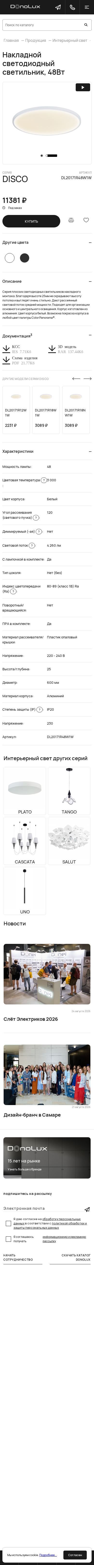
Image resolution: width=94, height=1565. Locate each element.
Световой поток (17, 545)
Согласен (75, 1555)
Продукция (35, 40)
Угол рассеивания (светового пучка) (19, 515)
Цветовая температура (23, 480)
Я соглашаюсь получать (49, 1239)
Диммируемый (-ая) (21, 531)
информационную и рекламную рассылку (64, 1239)
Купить (31, 221)
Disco (15, 179)
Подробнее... (48, 1555)
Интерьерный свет (70, 40)
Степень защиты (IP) (21, 709)
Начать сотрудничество (18, 1257)
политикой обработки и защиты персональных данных (50, 1225)
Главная (11, 40)
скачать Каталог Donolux (76, 1257)
